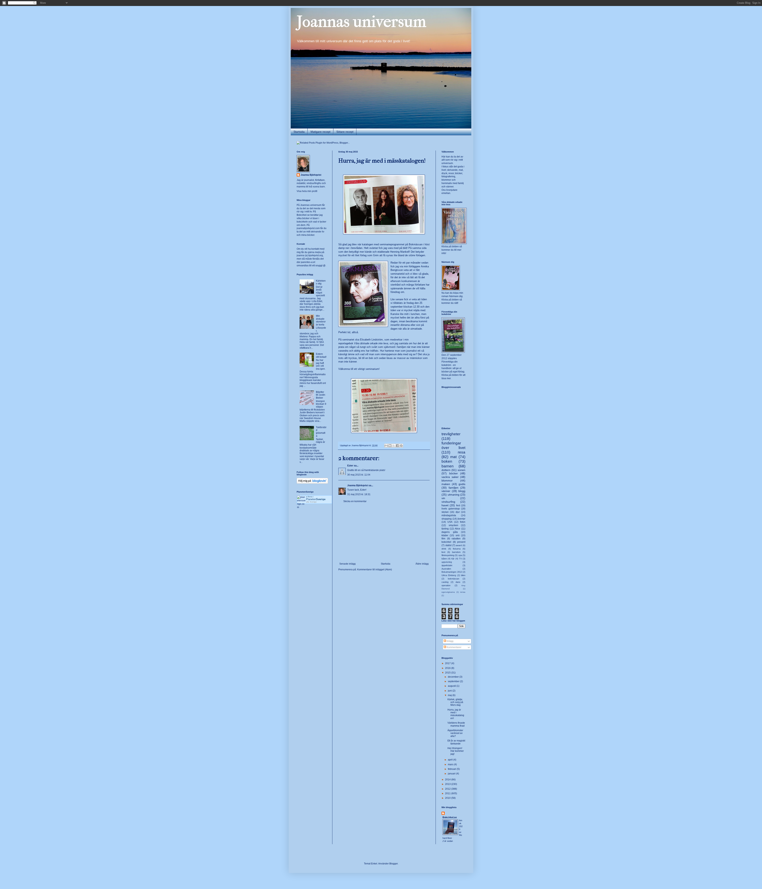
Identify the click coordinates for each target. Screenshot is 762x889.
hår (452, 558)
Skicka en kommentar (355, 501)
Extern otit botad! (321, 355)
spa (460, 555)
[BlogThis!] (390, 446)
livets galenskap (451, 508)
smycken (453, 525)
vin (443, 498)
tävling (445, 528)
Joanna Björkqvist (357, 485)
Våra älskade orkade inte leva (371, 343)
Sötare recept (344, 131)
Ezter (350, 465)
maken (446, 484)
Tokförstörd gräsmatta (321, 431)
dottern (446, 470)
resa (461, 452)
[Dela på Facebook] (397, 446)
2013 (448, 784)
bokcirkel (446, 542)
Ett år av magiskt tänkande (456, 742)
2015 (448, 672)
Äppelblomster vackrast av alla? (455, 733)
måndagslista (449, 515)
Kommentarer (453, 647)
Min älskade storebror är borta (321, 320)
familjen (453, 487)
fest (458, 505)
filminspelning (448, 555)
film (443, 538)
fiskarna (457, 549)
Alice (457, 528)
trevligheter (451, 434)
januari (452, 773)
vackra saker (450, 477)
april (450, 759)
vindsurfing (448, 501)
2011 (448, 793)
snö (458, 535)
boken (447, 461)
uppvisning (447, 562)
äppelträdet (447, 565)
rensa (462, 592)
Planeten (315, 499)
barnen (448, 466)
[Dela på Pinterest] (401, 446)
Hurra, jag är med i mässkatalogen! (455, 714)
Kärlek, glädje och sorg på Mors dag (455, 702)
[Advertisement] (384, 532)
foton (462, 522)
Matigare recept (320, 131)
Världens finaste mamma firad (456, 724)
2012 (448, 788)
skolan (445, 512)
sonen (461, 470)
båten (444, 558)
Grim (376, 255)
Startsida (299, 131)
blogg (461, 491)
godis (462, 484)
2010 (448, 798)
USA (449, 522)
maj (450, 695)
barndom (456, 552)
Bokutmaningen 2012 (452, 572)
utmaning (453, 494)
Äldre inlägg (422, 563)
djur (458, 512)
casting (445, 582)
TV (460, 558)
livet (443, 552)
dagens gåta (450, 532)
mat (453, 457)
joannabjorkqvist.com (308, 228)
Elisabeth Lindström (371, 339)
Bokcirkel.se (303, 215)
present (461, 542)
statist (448, 545)
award (459, 545)
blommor (447, 480)
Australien (446, 569)
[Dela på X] (394, 446)
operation (446, 585)
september (454, 681)
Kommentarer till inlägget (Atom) (374, 569)
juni (450, 690)
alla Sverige (311, 502)
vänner (446, 491)
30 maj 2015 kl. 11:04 (358, 474)
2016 (448, 668)
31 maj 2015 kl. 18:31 (358, 494)
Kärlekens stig (321, 282)
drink (444, 549)
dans (458, 582)
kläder (445, 535)
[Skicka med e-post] (386, 446)
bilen (463, 575)
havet (445, 505)
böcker (453, 473)
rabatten (456, 538)
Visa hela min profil (307, 191)
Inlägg (449, 641)
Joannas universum (361, 21)
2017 (448, 663)
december (453, 676)
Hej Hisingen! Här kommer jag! (455, 751)
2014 (448, 779)
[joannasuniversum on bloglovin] (312, 482)
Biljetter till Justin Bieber (320, 395)
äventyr (461, 518)
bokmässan (453, 578)
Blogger (393, 863)
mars (451, 764)
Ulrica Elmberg (449, 575)
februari (452, 769)
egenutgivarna (448, 592)
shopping (447, 518)
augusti (452, 686)
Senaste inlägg (347, 563)
